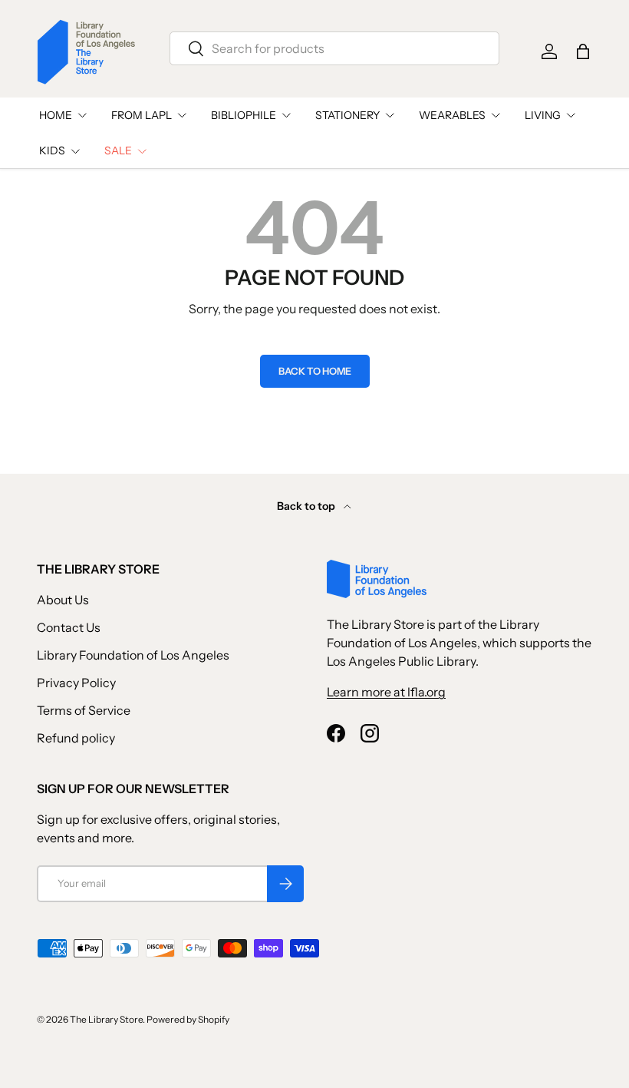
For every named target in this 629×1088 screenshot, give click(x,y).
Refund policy (76, 738)
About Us (63, 599)
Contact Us (68, 627)
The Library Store (106, 1019)
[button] (583, 51)
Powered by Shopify (188, 1019)
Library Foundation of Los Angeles (133, 655)
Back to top (307, 506)
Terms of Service (83, 710)
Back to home (314, 371)
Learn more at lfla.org (386, 691)
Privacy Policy (76, 682)
